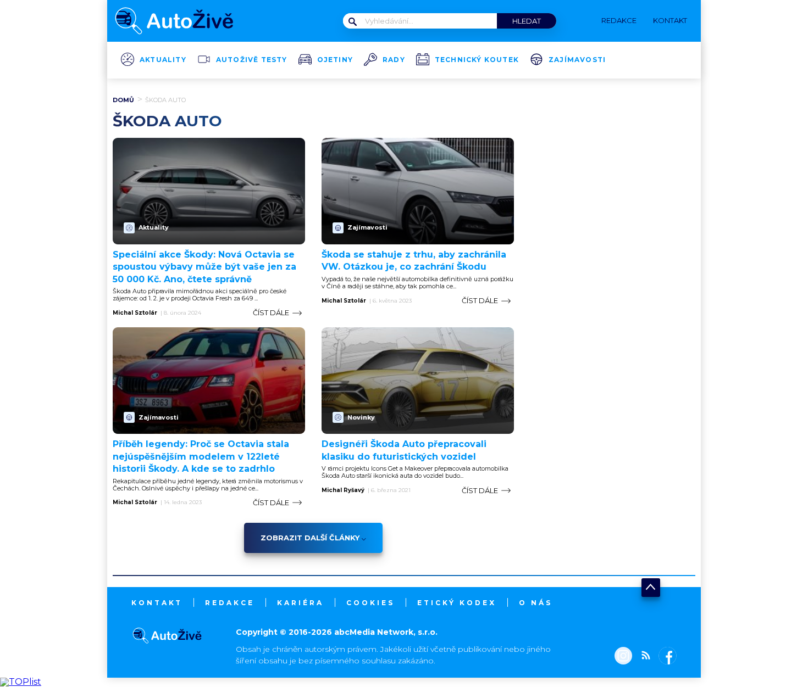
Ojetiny (335, 60)
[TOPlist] (20, 682)
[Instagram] (623, 657)
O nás (535, 603)
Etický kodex (456, 603)
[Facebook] (665, 657)
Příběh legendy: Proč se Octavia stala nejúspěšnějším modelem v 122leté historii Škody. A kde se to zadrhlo (201, 456)
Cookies (370, 603)
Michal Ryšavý (343, 490)
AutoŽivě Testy (251, 60)
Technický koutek (477, 60)
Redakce (229, 603)
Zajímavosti (577, 60)
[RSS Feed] (643, 657)
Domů (123, 100)
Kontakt (156, 603)
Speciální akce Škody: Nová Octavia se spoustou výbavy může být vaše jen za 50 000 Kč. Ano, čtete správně (204, 266)
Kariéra (300, 603)
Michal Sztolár (135, 313)
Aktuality (163, 60)
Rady (394, 60)
